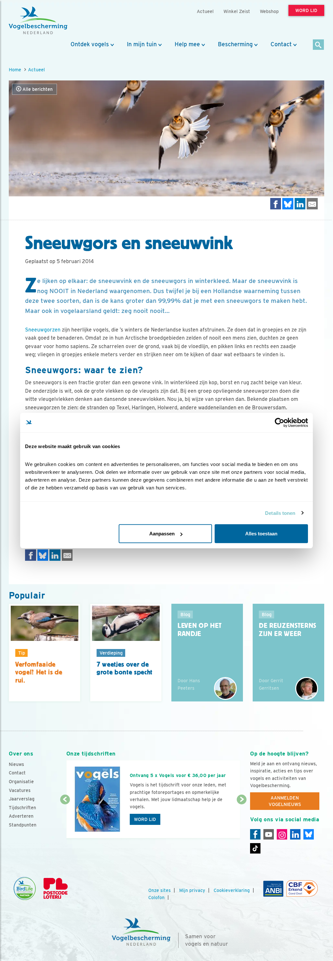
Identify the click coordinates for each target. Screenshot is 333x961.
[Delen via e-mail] (312, 203)
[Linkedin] (295, 834)
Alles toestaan (261, 533)
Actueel (36, 69)
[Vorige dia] (65, 819)
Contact (281, 44)
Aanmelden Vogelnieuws (285, 801)
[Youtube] (268, 834)
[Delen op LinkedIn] (300, 203)
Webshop (269, 11)
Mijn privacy (192, 890)
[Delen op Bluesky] (287, 203)
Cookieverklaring (232, 890)
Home (15, 69)
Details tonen (280, 513)
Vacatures (20, 790)
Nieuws (16, 764)
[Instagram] (282, 834)
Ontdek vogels (90, 44)
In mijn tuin (142, 44)
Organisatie (21, 781)
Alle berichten (37, 89)
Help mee (187, 44)
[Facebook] (255, 834)
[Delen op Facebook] (275, 203)
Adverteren (21, 816)
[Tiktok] (255, 848)
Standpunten (22, 824)
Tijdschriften (22, 807)
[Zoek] (318, 45)
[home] (38, 21)
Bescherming (235, 44)
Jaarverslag (21, 798)
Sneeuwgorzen (42, 330)
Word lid (145, 819)
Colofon (156, 897)
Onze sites (159, 890)
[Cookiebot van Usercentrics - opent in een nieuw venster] (279, 422)
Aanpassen (162, 533)
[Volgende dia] (242, 819)
